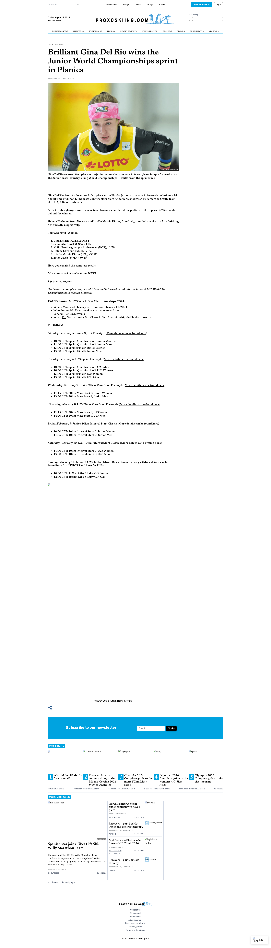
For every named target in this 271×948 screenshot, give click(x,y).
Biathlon (111, 31)
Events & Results (149, 31)
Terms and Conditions (135, 930)
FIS (64, 317)
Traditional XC (95, 31)
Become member (202, 5)
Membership (135, 916)
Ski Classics (78, 31)
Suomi (138, 5)
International (111, 5)
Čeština (162, 5)
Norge (150, 5)
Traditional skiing (56, 45)
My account (135, 913)
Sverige (126, 5)
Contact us (135, 910)
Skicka (171, 728)
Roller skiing (115, 851)
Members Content (60, 31)
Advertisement (135, 920)
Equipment (167, 31)
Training (181, 31)
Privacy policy (135, 927)
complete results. (86, 265)
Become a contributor (135, 923)
